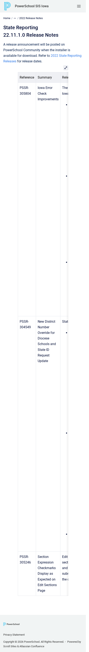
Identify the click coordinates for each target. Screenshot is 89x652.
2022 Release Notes (31, 18)
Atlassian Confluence (31, 646)
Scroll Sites (10, 646)
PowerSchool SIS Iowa (32, 6)
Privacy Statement (14, 634)
